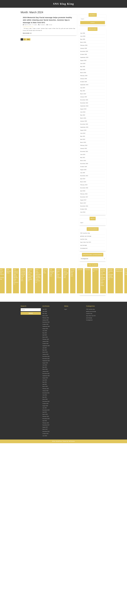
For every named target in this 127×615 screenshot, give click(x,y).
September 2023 (84, 106)
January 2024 (83, 96)
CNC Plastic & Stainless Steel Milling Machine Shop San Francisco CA (16, 276)
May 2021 (82, 157)
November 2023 (84, 102)
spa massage (83, 245)
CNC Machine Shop (9, 271)
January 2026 (83, 48)
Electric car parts (45, 271)
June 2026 (82, 36)
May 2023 (82, 115)
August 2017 (83, 200)
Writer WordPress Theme (59, 441)
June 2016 (82, 212)
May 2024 (82, 90)
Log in (81, 222)
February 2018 (83, 193)
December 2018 (84, 187)
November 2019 (84, 175)
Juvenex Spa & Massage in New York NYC (66, 273)
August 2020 (83, 169)
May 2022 (82, 136)
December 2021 (84, 151)
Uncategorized (83, 248)
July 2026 (82, 33)
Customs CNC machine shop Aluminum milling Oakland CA (30, 275)
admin (35, 24)
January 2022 (83, 148)
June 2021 (82, 154)
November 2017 (84, 197)
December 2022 (84, 124)
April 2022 (82, 139)
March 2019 (83, 181)
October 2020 (83, 166)
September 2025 (84, 57)
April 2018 (82, 190)
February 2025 (83, 75)
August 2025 (83, 60)
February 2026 (83, 45)
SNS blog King (63, 3)
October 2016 (83, 209)
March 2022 (83, 142)
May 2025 (82, 66)
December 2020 (84, 163)
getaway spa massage (85, 236)
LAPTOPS (80, 269)
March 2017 (83, 203)
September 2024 (84, 84)
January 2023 (83, 121)
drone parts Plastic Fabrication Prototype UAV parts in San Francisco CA (38, 276)
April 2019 (82, 178)
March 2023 (83, 118)
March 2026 (83, 42)
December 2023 (84, 99)
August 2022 (83, 130)
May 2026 (82, 39)
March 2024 (83, 93)
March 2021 (83, 160)
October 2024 (83, 81)
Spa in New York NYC (85, 242)
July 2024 (82, 87)
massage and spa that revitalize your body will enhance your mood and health (103, 277)
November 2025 (84, 51)
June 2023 (82, 112)
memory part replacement (119, 270)
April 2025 (82, 69)
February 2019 (83, 184)
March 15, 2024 (27, 24)
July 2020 (82, 172)
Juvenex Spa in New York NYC (73, 273)
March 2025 (83, 72)
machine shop (83, 239)
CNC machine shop (85, 233)
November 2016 (84, 206)
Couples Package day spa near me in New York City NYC (23, 275)
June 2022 (82, 133)
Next (28, 39)
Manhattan (87, 269)
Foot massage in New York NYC (52, 273)
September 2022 (84, 127)
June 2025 (82, 63)
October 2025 (83, 54)
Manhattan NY (95, 270)
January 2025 (83, 78)
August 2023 (83, 109)
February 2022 (83, 145)
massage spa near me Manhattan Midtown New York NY (110, 274)
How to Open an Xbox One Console (59, 273)
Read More (26, 33)
